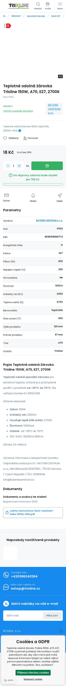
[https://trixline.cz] (4, 16)
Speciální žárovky (36, 16)
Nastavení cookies (33, 679)
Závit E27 (55, 16)
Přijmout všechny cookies (33, 672)
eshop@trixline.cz (25, 588)
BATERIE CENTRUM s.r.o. (54, 109)
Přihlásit (52, 615)
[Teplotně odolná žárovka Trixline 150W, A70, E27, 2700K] (10, 553)
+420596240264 (24, 576)
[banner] (18, 6)
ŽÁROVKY (16, 16)
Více (14, 130)
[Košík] (48, 6)
